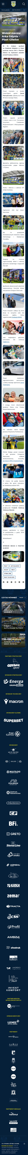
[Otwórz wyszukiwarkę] (23, 4)
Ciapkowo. (6, 342)
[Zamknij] (24, 1144)
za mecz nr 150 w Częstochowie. (13, 461)
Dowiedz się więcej (7, 1145)
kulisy (6, 569)
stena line (7, 573)
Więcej (21, 597)
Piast (6, 566)
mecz (13, 569)
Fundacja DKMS (17, 317)
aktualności (15, 566)
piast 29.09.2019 (9, 577)
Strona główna (5, 10)
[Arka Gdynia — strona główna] (13, 4)
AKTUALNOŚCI (16, 10)
